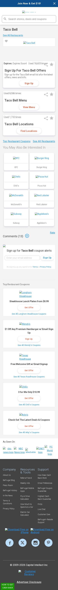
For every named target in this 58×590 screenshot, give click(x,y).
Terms (35, 267)
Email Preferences (45, 483)
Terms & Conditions (7, 502)
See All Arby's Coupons (29, 432)
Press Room (8, 485)
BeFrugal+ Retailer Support (45, 521)
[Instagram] (35, 543)
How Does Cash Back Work (44, 476)
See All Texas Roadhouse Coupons (29, 377)
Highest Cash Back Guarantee (44, 497)
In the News (8, 495)
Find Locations (29, 131)
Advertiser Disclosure (29, 582)
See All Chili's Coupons (29, 405)
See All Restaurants (13, 35)
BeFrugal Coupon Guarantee (45, 489)
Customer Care (44, 514)
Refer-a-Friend (26, 478)
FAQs (40, 504)
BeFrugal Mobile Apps (27, 489)
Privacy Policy (45, 267)
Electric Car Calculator (25, 513)
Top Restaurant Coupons (16, 141)
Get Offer (29, 307)
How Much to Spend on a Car (26, 505)
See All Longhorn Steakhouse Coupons (29, 314)
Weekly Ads (25, 483)
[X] (23, 543)
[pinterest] (48, 543)
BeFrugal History (10, 490)
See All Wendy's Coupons (29, 345)
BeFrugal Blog (9, 480)
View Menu (29, 107)
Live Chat (41, 509)
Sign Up (29, 83)
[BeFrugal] (29, 10)
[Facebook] (9, 543)
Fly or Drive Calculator (25, 497)
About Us (7, 475)
